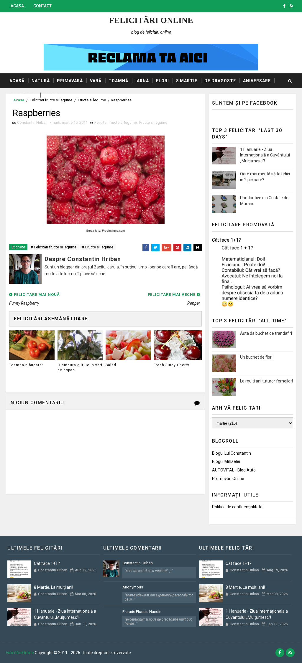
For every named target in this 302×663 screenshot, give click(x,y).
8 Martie (186, 80)
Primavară (70, 80)
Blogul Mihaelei (226, 461)
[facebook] (284, 5)
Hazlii (51, 95)
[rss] (291, 5)
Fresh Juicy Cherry (171, 365)
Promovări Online (228, 478)
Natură (41, 80)
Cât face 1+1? (226, 240)
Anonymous (132, 587)
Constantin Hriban (137, 563)
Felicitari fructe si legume (115, 122)
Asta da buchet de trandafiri (266, 333)
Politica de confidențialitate (237, 506)
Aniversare (257, 80)
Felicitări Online (151, 20)
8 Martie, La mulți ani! (53, 587)
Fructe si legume (153, 122)
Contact (42, 6)
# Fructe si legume (97, 247)
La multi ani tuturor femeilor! (266, 381)
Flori (162, 80)
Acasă (17, 6)
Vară (95, 80)
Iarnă (142, 80)
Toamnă (118, 80)
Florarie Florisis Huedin (141, 611)
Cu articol (23, 95)
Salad (111, 365)
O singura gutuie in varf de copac (80, 367)
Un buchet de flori (256, 357)
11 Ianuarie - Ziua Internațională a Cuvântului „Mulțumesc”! (265, 155)
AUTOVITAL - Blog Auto (234, 470)
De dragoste (220, 80)
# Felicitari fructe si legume (53, 247)
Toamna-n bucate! (26, 365)
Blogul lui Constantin (231, 453)
